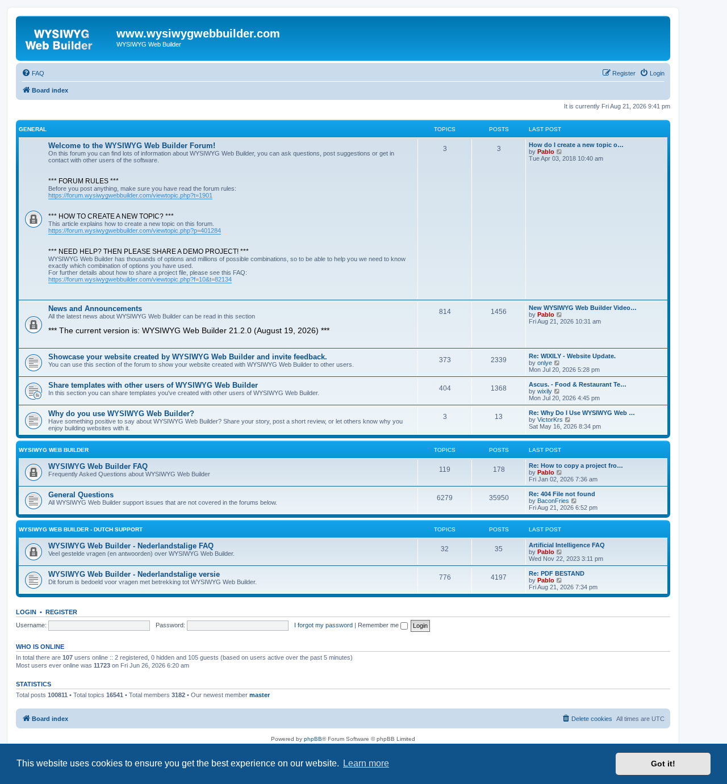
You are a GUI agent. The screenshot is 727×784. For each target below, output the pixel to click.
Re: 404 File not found (562, 493)
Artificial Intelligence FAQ (567, 545)
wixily (544, 391)
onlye (544, 362)
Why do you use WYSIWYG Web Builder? (121, 413)
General (33, 129)
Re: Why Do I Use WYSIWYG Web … (582, 412)
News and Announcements (95, 308)
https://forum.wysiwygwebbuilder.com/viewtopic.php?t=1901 (130, 195)
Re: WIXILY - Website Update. (572, 356)
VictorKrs (550, 419)
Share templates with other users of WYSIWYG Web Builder (153, 385)
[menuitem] (33, 73)
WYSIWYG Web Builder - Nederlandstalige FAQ (131, 546)
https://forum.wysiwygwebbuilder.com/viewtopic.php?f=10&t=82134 (140, 279)
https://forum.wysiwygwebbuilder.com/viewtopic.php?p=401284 (134, 230)
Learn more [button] (366, 763)
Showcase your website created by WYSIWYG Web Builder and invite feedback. (187, 357)
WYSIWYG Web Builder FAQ (98, 466)
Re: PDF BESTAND (556, 573)
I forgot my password (323, 625)
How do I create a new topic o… (576, 144)
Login (26, 612)
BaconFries (553, 500)
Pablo (545, 151)
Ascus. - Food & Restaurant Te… (577, 384)
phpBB (313, 739)
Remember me (379, 625)
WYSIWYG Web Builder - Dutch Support (81, 529)
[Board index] (67, 37)
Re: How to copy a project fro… (576, 465)
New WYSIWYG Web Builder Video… (583, 307)
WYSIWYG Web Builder (54, 450)
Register (61, 612)
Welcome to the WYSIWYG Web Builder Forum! (131, 145)
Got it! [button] (663, 763)
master (259, 694)
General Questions (81, 494)
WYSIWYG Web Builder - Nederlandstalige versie (134, 574)
